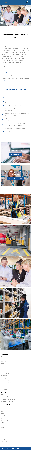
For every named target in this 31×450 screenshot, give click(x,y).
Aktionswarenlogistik (5, 384)
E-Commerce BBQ (5, 397)
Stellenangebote (10, 73)
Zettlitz (2, 434)
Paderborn (3, 429)
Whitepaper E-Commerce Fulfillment (9, 399)
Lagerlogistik (4, 375)
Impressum (3, 439)
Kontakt (3, 437)
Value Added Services (6, 382)
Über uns (3, 356)
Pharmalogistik (4, 378)
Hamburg (3, 418)
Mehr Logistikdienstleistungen (7, 389)
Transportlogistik (5, 380)
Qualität (2, 365)
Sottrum (3, 431)
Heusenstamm (4, 425)
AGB (2, 444)
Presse (2, 394)
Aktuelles (3, 392)
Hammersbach (4, 420)
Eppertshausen (4, 416)
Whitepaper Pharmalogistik (7, 401)
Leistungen (4, 368)
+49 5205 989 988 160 (7, 80)
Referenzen (3, 359)
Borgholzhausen (4, 411)
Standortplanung (5, 387)
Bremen (3, 413)
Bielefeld (3, 409)
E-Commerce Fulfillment (6, 373)
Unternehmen (4, 354)
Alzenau (2, 406)
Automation (3, 361)
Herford (2, 422)
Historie (2, 363)
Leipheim (3, 427)
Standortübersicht (5, 404)
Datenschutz (4, 441)
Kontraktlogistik (4, 371)
